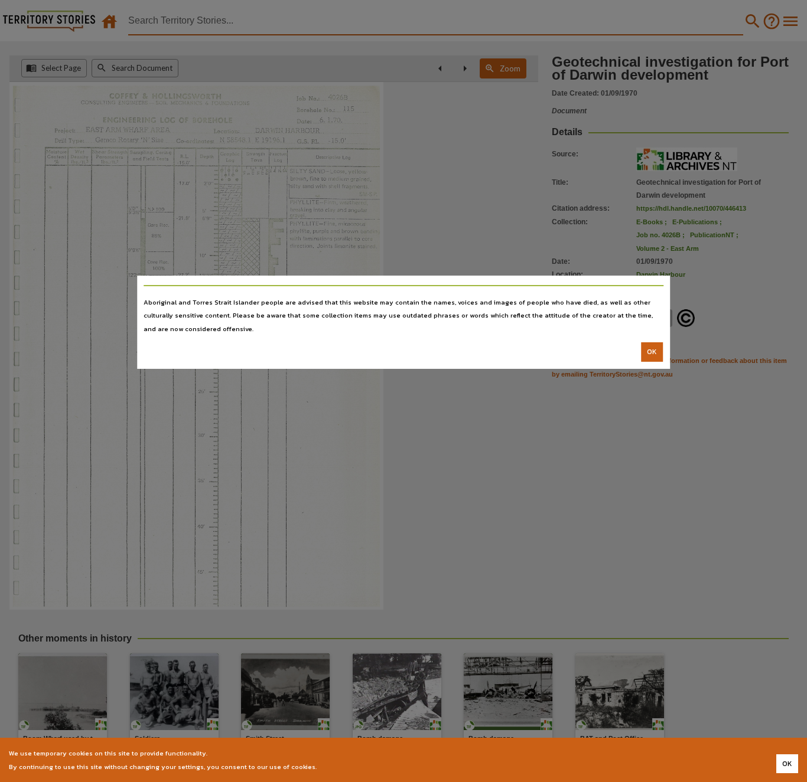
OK (652, 351)
